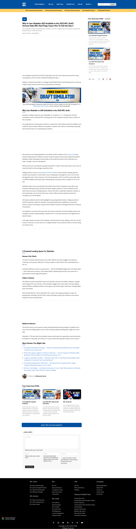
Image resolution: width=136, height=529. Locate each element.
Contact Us (99, 490)
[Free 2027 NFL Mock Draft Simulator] (52, 394)
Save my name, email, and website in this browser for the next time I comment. (69, 460)
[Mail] (63, 522)
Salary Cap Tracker (57, 492)
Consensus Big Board (58, 513)
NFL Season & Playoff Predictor (38, 488)
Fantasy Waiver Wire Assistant (82, 505)
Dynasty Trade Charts (80, 509)
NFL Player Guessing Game (37, 500)
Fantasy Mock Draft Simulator (82, 500)
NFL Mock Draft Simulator (37, 485)
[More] (110, 79)
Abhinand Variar (40, 376)
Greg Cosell (71, 154)
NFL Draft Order (56, 509)
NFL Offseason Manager (36, 492)
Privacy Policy (100, 492)
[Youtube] (82, 522)
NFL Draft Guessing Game (37, 502)
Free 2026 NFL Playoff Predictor (29, 402)
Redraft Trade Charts (79, 511)
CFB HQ (76, 485)
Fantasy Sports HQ (79, 498)
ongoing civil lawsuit (47, 172)
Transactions (55, 494)
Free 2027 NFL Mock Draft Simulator (51, 402)
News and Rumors (57, 488)
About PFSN (99, 488)
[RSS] (67, 522)
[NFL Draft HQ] (72, 394)
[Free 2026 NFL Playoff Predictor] (31, 394)
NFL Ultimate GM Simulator (37, 490)
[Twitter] (102, 79)
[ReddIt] (106, 79)
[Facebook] (99, 79)
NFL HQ (54, 485)
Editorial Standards (101, 485)
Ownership (99, 494)
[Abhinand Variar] (25, 376)
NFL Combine (55, 507)
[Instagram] (58, 522)
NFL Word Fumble (35, 504)
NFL (26, 265)
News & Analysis (56, 505)
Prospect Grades (56, 515)
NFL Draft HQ (67, 402)
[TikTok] (72, 522)
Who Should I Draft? (79, 513)
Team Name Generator (80, 515)
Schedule (76, 490)
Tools (24, 397)
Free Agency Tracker (57, 490)
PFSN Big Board (56, 511)
